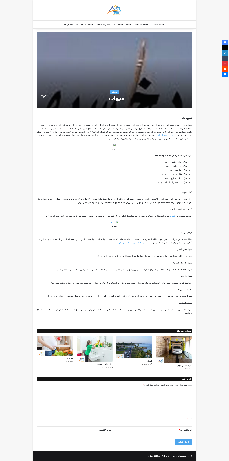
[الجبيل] (134, 347)
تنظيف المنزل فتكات (105, 364)
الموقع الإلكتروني (105, 430)
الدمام (172, 216)
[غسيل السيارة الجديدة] (174, 349)
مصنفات (115, 92)
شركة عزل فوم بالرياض (167, 135)
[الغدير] (114, 10)
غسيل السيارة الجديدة (184, 365)
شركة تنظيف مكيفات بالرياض (131, 242)
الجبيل (149, 361)
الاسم (189, 419)
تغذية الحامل (68, 358)
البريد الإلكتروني (185, 430)
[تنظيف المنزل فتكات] (95, 349)
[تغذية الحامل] (55, 346)
